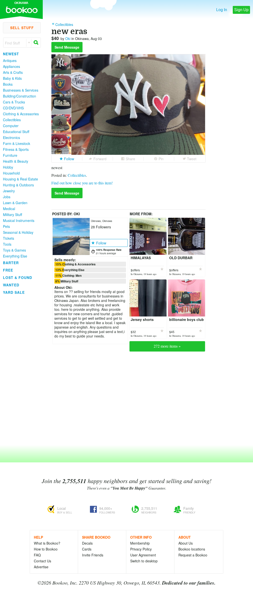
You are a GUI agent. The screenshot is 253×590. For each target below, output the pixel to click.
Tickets (8, 238)
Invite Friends (92, 554)
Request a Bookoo (192, 554)
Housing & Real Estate (20, 179)
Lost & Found (17, 277)
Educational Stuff (16, 131)
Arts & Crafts (13, 72)
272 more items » (167, 346)
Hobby (8, 167)
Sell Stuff (22, 27)
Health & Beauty (15, 161)
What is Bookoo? (47, 543)
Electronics (11, 137)
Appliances (11, 66)
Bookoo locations (191, 549)
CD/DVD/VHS (13, 107)
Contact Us (42, 560)
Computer (11, 125)
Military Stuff (12, 214)
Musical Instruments (18, 220)
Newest (11, 53)
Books (8, 84)
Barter (11, 262)
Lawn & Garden (15, 202)
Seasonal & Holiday (18, 232)
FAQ (37, 554)
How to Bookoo (46, 549)
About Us (185, 543)
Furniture (10, 155)
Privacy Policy (141, 549)
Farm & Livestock (16, 143)
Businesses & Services (20, 90)
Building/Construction (19, 96)
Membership (140, 543)
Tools (7, 244)
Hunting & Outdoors (18, 184)
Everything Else (15, 256)
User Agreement (143, 554)
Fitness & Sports (16, 149)
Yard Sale (14, 292)
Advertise (41, 566)
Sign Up (241, 10)
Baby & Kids (12, 78)
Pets (6, 226)
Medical (9, 208)
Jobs (6, 196)
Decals (87, 543)
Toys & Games (14, 250)
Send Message (67, 47)
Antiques (10, 60)
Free (8, 270)
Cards (86, 549)
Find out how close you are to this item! (82, 182)
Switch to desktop (144, 560)
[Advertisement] (20, 370)
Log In (221, 10)
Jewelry (9, 190)
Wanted (11, 284)
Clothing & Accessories (21, 113)
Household (11, 173)
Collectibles (12, 119)
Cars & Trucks (14, 101)
